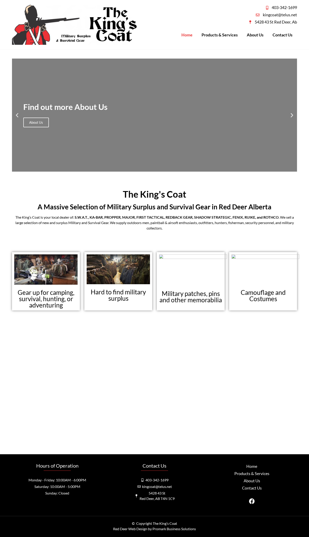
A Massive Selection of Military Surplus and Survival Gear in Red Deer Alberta (154, 207)
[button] (17, 115)
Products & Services (220, 34)
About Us (255, 34)
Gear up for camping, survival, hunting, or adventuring (46, 299)
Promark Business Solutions (174, 529)
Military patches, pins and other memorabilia (190, 297)
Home (187, 34)
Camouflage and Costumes (263, 296)
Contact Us (282, 34)
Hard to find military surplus (118, 295)
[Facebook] (251, 501)
